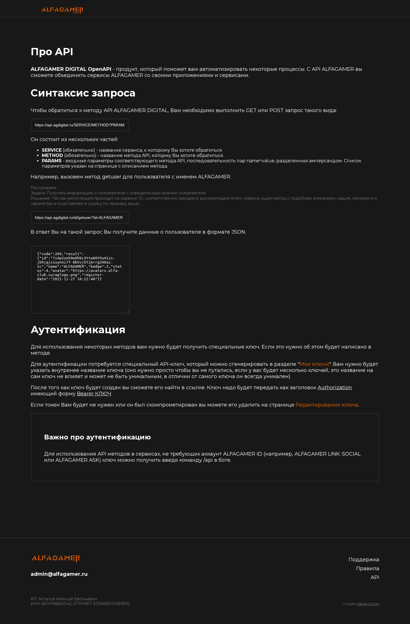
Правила (367, 568)
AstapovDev (368, 603)
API (375, 577)
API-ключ (172, 364)
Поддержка (364, 560)
